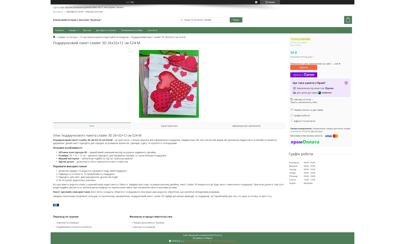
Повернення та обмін (132, 30)
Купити (304, 67)
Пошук (236, 20)
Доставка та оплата (106, 30)
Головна (59, 30)
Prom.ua (218, 235)
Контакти (152, 30)
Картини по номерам (67, 222)
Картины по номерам (144, 226)
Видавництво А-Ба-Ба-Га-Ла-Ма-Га (74, 226)
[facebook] (54, 205)
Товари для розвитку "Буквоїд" (149, 222)
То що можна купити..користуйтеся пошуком (104, 37)
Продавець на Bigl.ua (202, 238)
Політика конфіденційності (223, 241)
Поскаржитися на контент (197, 241)
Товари (72, 30)
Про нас (87, 30)
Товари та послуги (67, 37)
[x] (57, 205)
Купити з (298, 74)
